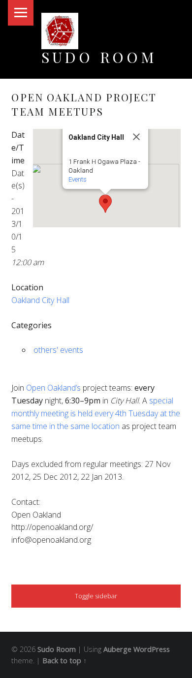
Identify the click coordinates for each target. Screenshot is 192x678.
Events (77, 179)
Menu (20, 13)
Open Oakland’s (53, 387)
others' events (58, 349)
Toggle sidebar (96, 595)
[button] (105, 203)
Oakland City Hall (40, 300)
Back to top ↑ (64, 660)
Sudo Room (99, 57)
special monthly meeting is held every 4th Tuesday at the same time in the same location (95, 413)
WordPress (151, 649)
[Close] (136, 137)
